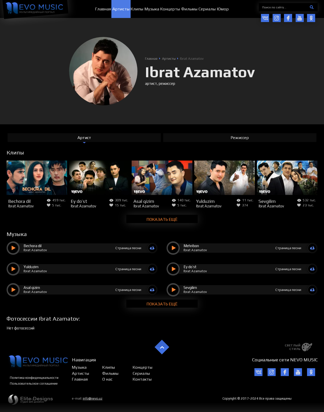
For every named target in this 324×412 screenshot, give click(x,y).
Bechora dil (19, 201)
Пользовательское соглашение (34, 383)
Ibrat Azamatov (21, 206)
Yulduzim (205, 201)
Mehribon (191, 246)
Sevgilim (267, 201)
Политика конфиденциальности (34, 378)
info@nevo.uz (93, 398)
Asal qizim (143, 201)
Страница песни (128, 248)
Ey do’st (79, 201)
